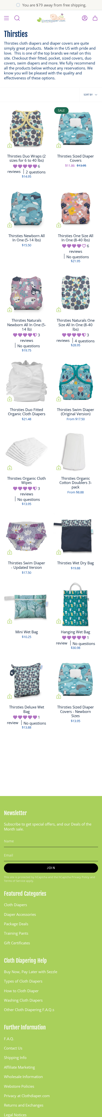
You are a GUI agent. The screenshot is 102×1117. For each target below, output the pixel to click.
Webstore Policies (19, 1086)
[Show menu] (6, 18)
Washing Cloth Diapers (23, 1000)
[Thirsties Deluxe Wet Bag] (26, 679)
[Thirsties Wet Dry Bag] (75, 535)
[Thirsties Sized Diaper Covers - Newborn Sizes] (75, 679)
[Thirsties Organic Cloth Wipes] (26, 450)
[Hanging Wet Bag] (75, 604)
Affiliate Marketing (19, 1067)
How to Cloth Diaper (21, 990)
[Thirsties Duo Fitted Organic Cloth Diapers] (26, 382)
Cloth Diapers (15, 904)
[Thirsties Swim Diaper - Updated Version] (26, 535)
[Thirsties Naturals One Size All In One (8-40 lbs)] (75, 292)
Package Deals (16, 923)
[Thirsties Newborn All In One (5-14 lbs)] (26, 208)
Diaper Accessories (20, 914)
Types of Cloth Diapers (23, 981)
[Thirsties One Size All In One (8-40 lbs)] (75, 208)
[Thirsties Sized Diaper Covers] (75, 128)
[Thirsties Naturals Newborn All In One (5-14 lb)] (26, 292)
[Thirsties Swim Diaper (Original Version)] (75, 382)
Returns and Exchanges (23, 1105)
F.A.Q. (9, 1038)
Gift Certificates (17, 942)
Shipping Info (15, 1057)
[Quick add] (9, 145)
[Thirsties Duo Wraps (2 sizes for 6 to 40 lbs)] (26, 128)
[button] (25, 166)
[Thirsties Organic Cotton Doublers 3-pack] (75, 450)
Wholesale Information (23, 1076)
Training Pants (16, 933)
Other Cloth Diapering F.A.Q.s (29, 1009)
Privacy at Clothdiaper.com (27, 1095)
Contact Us (13, 1048)
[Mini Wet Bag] (26, 604)
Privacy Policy (80, 877)
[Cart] (95, 18)
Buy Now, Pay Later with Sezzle (30, 971)
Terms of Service (14, 881)
